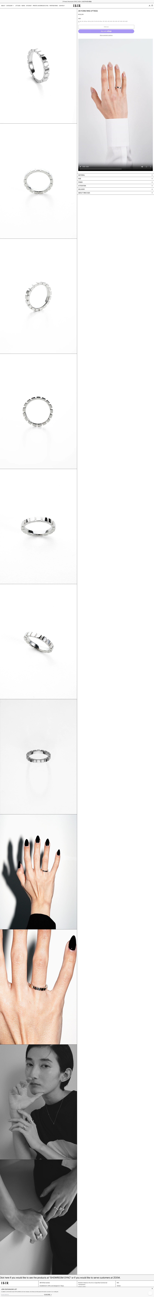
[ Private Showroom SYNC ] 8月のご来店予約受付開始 (77, 1)
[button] (152, 6)
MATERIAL (81, 175)
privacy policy (82, 1286)
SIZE (79, 178)
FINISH (80, 182)
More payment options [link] (106, 35)
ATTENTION (82, 186)
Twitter (119, 1285)
